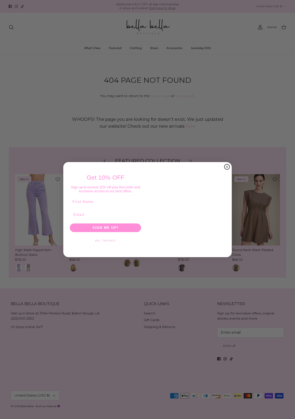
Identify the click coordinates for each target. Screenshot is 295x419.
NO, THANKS (105, 240)
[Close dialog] (227, 151)
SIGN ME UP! (105, 227)
